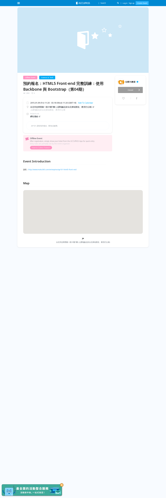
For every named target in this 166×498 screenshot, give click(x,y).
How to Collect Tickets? (41, 147)
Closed (130, 90)
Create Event (142, 3)
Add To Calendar (85, 102)
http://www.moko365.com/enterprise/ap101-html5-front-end (52, 169)
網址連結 (34, 116)
